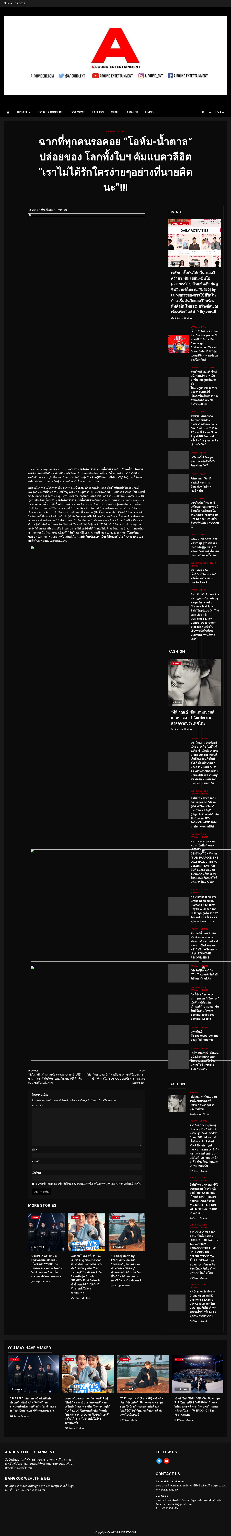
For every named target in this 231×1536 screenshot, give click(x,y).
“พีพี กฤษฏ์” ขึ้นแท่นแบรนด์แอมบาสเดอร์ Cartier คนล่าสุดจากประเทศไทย (192, 717)
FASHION (98, 112)
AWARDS (132, 112)
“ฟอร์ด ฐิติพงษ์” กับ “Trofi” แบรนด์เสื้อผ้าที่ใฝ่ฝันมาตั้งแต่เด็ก (204, 974)
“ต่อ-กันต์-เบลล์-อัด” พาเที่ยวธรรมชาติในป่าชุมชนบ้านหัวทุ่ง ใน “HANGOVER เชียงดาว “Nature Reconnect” (116, 1076)
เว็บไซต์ (36, 1172)
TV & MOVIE (77, 112)
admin (35, 209)
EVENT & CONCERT (50, 112)
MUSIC (115, 112)
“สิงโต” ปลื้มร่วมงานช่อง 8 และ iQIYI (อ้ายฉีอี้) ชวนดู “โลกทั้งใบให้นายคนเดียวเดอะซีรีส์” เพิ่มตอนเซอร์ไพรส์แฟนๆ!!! (55, 1076)
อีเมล (36, 1161)
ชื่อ (34, 1149)
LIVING (149, 112)
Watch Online (216, 112)
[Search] (203, 112)
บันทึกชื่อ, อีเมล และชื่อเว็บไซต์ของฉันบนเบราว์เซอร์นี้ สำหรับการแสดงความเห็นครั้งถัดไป (88, 1183)
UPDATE (22, 112)
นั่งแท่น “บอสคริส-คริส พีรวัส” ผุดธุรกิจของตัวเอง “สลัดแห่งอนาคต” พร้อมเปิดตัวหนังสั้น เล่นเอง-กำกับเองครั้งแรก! (205, 547)
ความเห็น (38, 1105)
